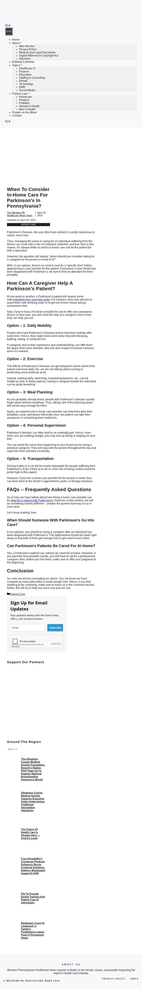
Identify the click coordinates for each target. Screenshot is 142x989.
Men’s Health (27, 109)
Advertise (25, 58)
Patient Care (20, 93)
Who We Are (26, 46)
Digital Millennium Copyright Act (38, 55)
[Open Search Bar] (8, 25)
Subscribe (55, 627)
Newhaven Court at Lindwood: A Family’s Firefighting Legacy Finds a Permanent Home (33, 930)
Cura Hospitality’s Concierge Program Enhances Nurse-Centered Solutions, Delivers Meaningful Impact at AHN (33, 866)
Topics (16, 65)
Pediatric (24, 103)
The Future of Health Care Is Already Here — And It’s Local (30, 834)
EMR (22, 87)
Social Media (27, 90)
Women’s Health (29, 106)
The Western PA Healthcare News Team (19, 214)
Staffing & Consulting (32, 77)
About (15, 43)
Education (25, 74)
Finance (24, 71)
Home (16, 39)
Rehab (23, 80)
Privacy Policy (28, 49)
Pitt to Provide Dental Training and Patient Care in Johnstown (33, 898)
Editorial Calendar (23, 61)
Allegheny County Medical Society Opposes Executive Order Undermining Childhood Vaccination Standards (33, 801)
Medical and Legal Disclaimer (37, 52)
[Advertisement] (71, 153)
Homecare (25, 96)
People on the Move (24, 112)
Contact (17, 115)
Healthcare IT (27, 68)
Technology (26, 83)
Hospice (24, 99)
